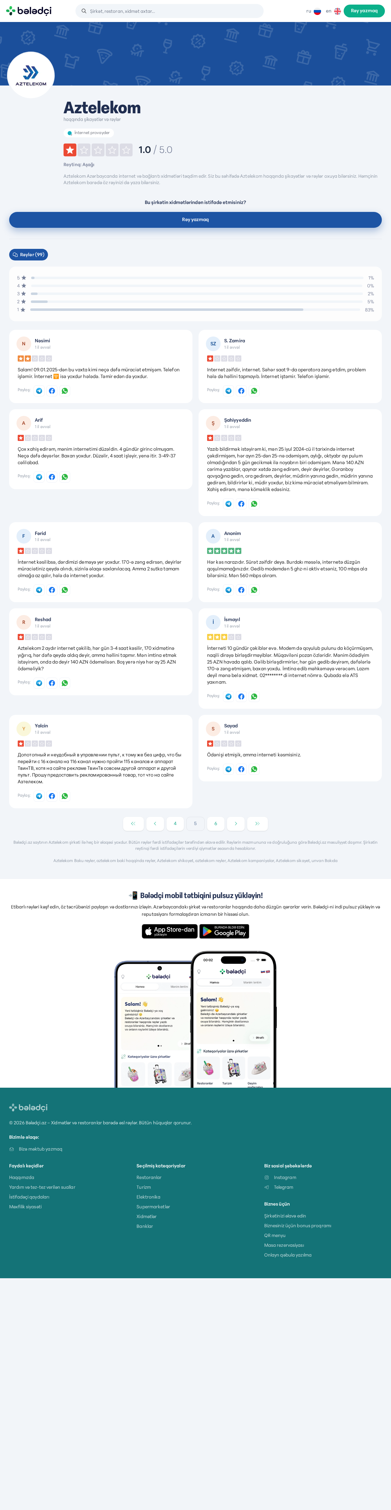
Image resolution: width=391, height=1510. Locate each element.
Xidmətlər (147, 1216)
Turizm (144, 1187)
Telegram (284, 1187)
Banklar (145, 1226)
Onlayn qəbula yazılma (288, 1255)
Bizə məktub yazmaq (40, 1149)
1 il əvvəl (42, 347)
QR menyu (275, 1235)
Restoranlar (149, 1177)
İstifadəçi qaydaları (29, 1197)
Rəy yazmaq (364, 11)
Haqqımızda (21, 1177)
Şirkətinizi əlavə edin (285, 1215)
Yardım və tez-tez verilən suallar (42, 1187)
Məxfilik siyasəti (25, 1206)
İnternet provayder (92, 133)
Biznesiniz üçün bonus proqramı (297, 1225)
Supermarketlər (153, 1206)
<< (133, 823)
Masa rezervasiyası (284, 1245)
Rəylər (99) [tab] (32, 254)
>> (257, 823)
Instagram (285, 1177)
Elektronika (148, 1197)
